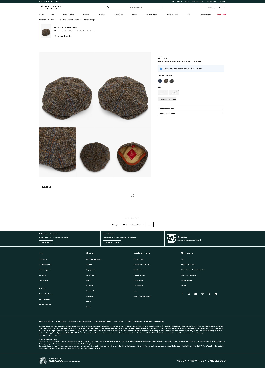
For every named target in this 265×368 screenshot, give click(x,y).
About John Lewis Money (142, 296)
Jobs (182, 259)
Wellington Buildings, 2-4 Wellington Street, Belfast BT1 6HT (58, 333)
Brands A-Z (90, 291)
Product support (44, 270)
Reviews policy (159, 321)
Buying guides (90, 270)
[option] (160, 81)
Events (88, 307)
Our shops (42, 275)
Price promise (43, 280)
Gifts (188, 14)
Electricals (101, 14)
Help (186, 1)
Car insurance (138, 286)
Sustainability (137, 321)
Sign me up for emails (112, 242)
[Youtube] (195, 295)
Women (41, 14)
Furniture (86, 14)
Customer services (45, 264)
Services (89, 264)
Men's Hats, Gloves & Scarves (68, 20)
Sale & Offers (221, 14)
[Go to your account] (214, 7)
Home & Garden (68, 14)
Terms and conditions (46, 321)
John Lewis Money (197, 1)
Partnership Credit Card (142, 264)
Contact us (43, 259)
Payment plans (138, 259)
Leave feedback (46, 242)
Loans (136, 291)
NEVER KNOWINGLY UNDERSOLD (51, 1)
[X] (189, 295)
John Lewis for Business (189, 275)
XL (172, 93)
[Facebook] (182, 295)
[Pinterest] (202, 295)
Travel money (138, 270)
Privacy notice (118, 321)
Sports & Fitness (151, 14)
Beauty (134, 14)
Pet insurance (138, 280)
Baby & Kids (118, 14)
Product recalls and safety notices (80, 321)
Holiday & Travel (172, 14)
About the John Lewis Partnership (192, 270)
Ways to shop (176, 1)
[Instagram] (209, 295)
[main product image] (47, 31)
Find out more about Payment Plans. (50, 335)
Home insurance (139, 275)
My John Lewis (211, 1)
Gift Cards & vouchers (93, 259)
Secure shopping (60, 321)
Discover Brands (205, 14)
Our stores (222, 1)
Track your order (44, 299)
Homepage (42, 20)
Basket (88, 280)
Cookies (128, 321)
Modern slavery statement (102, 321)
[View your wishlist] (218, 7)
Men (52, 14)
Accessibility (148, 321)
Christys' (115, 225)
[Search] (107, 7)
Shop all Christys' (89, 20)
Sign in (209, 7)
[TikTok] (216, 295)
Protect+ (184, 286)
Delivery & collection (46, 294)
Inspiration (89, 296)
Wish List (89, 286)
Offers (88, 301)
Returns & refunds (45, 304)
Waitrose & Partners (188, 264)
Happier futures (186, 280)
